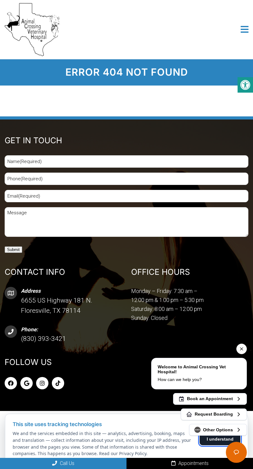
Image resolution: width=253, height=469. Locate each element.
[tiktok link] (58, 383)
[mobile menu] (244, 30)
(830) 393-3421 (43, 338)
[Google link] (26, 383)
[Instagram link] (42, 383)
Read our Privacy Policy (122, 453)
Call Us (66, 463)
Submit (13, 249)
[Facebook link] (11, 383)
